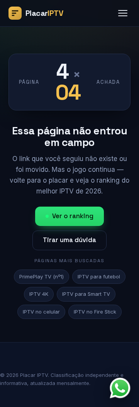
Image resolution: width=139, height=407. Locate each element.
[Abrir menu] (123, 13)
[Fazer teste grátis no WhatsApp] (120, 388)
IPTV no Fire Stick (95, 312)
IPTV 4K (38, 294)
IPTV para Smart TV (86, 294)
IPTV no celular (41, 312)
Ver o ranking (72, 216)
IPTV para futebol (99, 276)
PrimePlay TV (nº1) (41, 276)
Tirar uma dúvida (69, 240)
